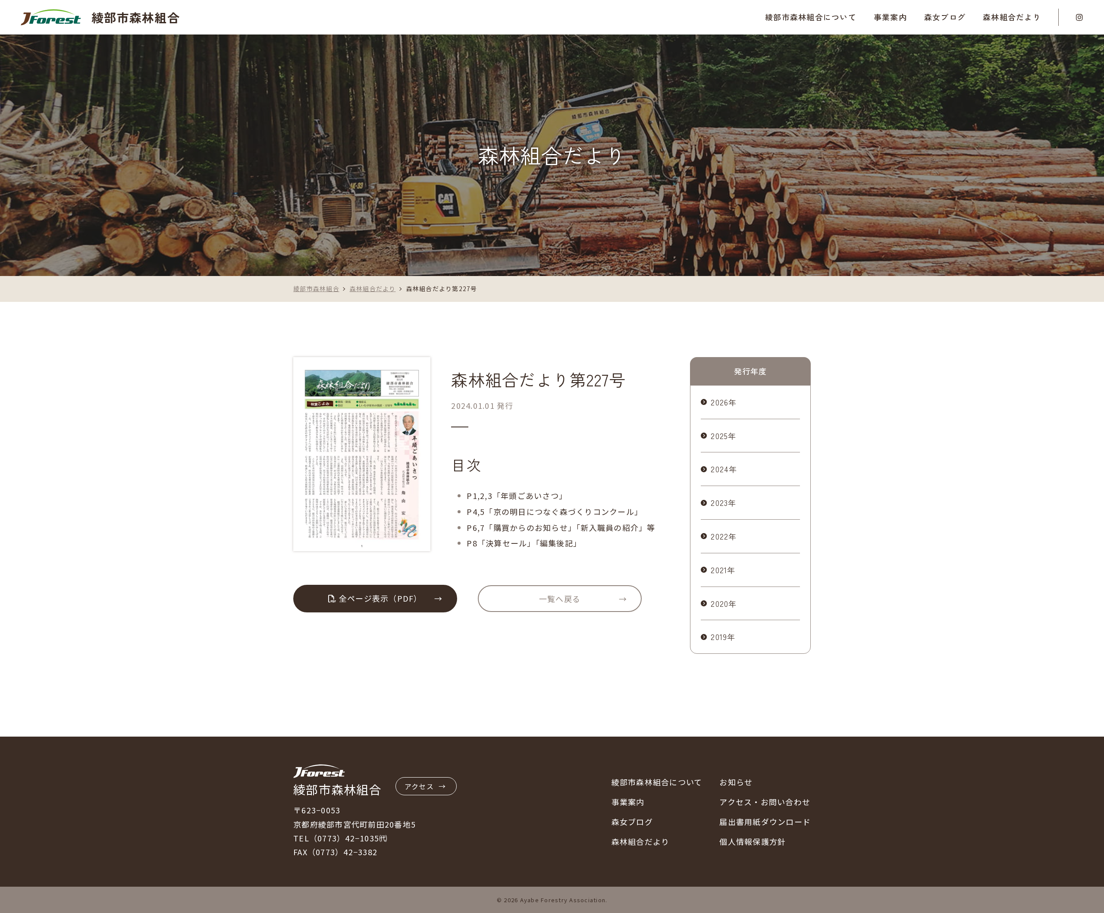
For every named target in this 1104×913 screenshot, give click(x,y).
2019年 (723, 636)
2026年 (724, 402)
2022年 (724, 536)
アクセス (419, 786)
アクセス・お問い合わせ (764, 801)
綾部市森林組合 (135, 17)
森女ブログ (945, 16)
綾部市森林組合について (657, 782)
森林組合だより (1012, 16)
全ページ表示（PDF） (379, 598)
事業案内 (628, 801)
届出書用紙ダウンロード (765, 821)
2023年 (723, 502)
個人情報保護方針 (752, 841)
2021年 (723, 569)
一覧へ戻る (559, 598)
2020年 (724, 603)
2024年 (724, 468)
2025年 (723, 435)
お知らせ (736, 782)
